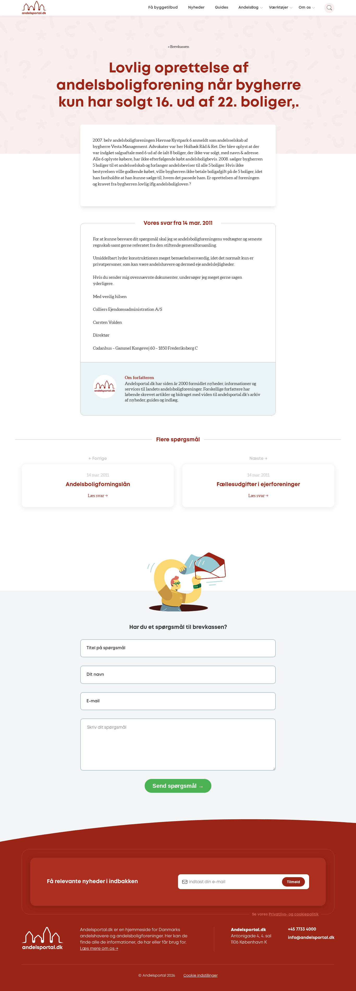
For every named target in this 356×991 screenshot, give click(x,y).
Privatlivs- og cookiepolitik (293, 914)
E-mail (93, 701)
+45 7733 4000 (302, 929)
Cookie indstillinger (200, 975)
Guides (221, 7)
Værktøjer (278, 7)
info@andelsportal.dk (311, 938)
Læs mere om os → (99, 949)
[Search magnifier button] (329, 8)
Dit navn (95, 675)
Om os (305, 7)
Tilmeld (293, 882)
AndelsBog (248, 7)
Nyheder (196, 7)
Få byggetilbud (163, 7)
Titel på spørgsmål (106, 648)
